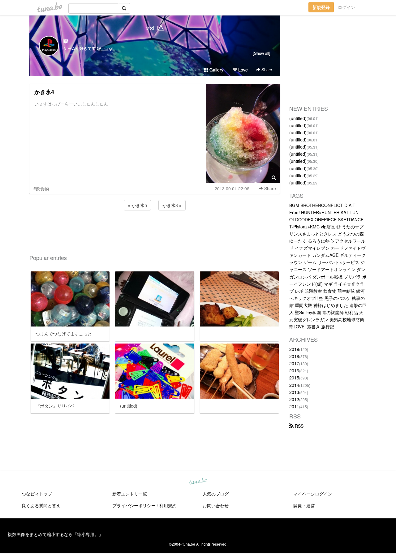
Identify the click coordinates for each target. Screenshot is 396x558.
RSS (298, 426)
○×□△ (154, 27)
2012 (294, 399)
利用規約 (168, 505)
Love (242, 70)
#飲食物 (41, 188)
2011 (294, 406)
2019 (294, 349)
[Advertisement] (154, 228)
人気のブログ (216, 494)
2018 (294, 356)
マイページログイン (312, 494)
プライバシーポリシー (134, 505)
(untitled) (298, 118)
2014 (294, 385)
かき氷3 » (172, 205)
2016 (294, 370)
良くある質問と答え (41, 505)
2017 (294, 363)
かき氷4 (44, 92)
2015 (294, 377)
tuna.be (197, 481)
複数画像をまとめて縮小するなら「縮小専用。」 (55, 534)
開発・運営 (304, 505)
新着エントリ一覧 (129, 494)
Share (266, 69)
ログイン (346, 7)
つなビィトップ (37, 494)
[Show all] (261, 53)
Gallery (215, 70)
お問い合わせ (216, 505)
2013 (294, 392)
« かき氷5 (137, 205)
